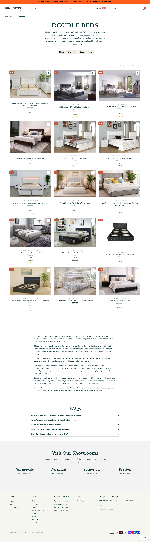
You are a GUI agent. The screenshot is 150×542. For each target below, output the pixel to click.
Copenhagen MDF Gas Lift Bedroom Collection (119, 106)
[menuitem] (29, 9)
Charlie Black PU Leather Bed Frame (75, 253)
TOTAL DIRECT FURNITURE (30, 101)
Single (61, 52)
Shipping (35, 520)
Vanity (12, 514)
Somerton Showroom (62, 507)
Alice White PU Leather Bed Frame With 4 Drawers (30, 203)
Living (28, 9)
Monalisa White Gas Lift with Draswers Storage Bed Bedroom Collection (30, 104)
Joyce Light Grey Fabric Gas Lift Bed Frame (75, 203)
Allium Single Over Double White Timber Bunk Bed (75, 301)
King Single (72, 52)
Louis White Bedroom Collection (75, 158)
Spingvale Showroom (61, 501)
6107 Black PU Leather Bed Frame (119, 301)
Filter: (12, 66)
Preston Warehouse (61, 510)
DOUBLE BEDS (20, 16)
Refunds (35, 516)
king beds (76, 368)
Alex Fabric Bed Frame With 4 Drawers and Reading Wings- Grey (120, 204)
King (90, 52)
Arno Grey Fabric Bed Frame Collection (30, 253)
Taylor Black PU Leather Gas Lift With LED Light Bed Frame (30, 302)
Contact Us (113, 9)
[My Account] (140, 9)
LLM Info (35, 523)
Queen (82, 52)
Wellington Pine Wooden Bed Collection (30, 158)
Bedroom (47, 9)
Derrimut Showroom (61, 504)
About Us (35, 501)
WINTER (98, 9)
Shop (11, 16)
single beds (66, 368)
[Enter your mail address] (138, 509)
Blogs (34, 507)
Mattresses (59, 9)
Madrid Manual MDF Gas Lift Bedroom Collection (75, 107)
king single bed (104, 371)
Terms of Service (38, 510)
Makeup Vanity (73, 9)
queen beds (57, 368)
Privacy (34, 513)
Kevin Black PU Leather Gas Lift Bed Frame (119, 254)
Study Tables (87, 9)
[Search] (136, 9)
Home (6, 16)
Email (100, 505)
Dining (37, 9)
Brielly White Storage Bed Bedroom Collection (119, 158)
